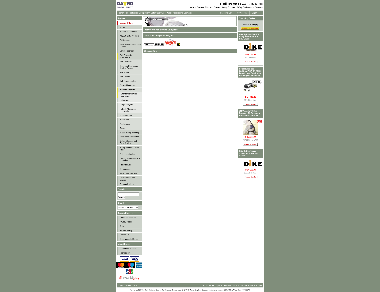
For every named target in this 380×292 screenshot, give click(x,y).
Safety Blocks (126, 115)
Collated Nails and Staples (127, 179)
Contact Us (124, 235)
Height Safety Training (129, 132)
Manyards (125, 100)
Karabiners (124, 120)
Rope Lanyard (127, 105)
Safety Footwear (127, 51)
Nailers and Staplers (128, 173)
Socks (122, 27)
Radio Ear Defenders (128, 31)
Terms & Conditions (128, 218)
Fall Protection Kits (128, 81)
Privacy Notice (126, 222)
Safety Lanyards (158, 13)
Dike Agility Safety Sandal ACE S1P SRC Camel (249, 153)
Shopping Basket (247, 18)
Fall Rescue (125, 77)
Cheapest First (150, 51)
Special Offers (126, 23)
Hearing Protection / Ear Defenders (130, 159)
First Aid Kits (125, 165)
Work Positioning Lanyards (129, 95)
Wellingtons (125, 40)
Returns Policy (126, 230)
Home (120, 13)
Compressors (125, 169)
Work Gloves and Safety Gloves (130, 45)
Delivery (123, 226)
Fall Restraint (126, 62)
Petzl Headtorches (128, 154)
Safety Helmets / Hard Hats (129, 148)
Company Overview (128, 248)
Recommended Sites (129, 239)
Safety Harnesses (128, 85)
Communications (127, 184)
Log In (254, 13)
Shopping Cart (226, 13)
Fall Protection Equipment (137, 13)
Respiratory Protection (129, 137)
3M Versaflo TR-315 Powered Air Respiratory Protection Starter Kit (250, 113)
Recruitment (125, 253)
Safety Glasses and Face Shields (128, 142)
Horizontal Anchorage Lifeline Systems (129, 67)
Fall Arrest (124, 72)
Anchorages (125, 124)
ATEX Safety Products (129, 36)
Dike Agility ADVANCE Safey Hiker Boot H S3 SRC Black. (249, 36)
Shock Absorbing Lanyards (128, 110)
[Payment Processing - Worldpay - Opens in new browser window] (129, 279)
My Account (242, 13)
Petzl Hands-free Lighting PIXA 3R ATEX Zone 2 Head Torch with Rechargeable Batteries (250, 72)
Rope (122, 128)
